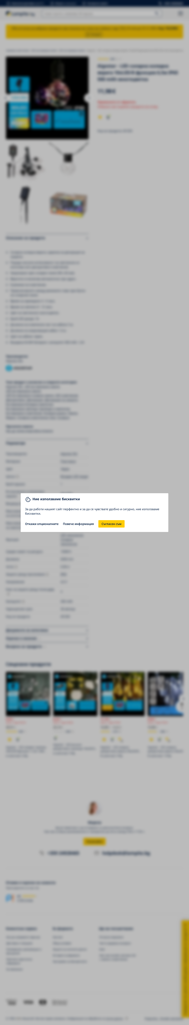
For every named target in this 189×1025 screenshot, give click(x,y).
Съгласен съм (111, 524)
